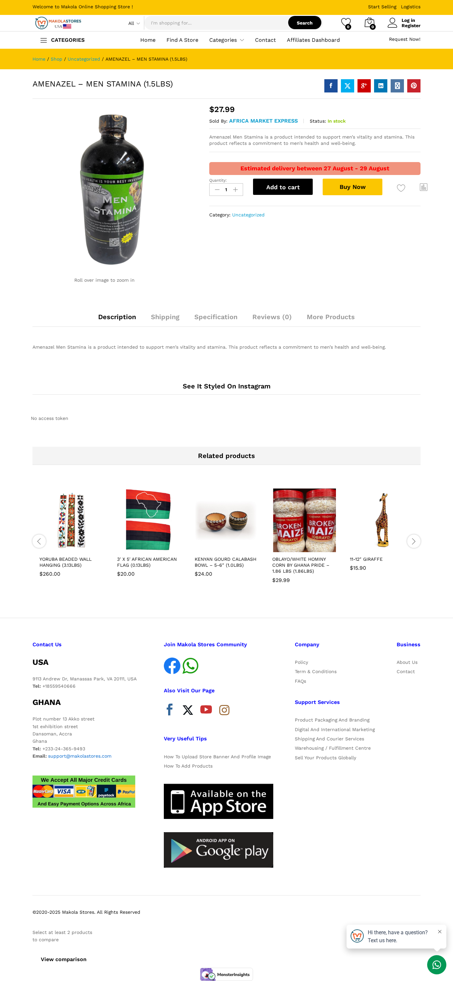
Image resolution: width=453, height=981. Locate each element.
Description (117, 317)
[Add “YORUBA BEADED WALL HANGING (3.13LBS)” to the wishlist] (77, 544)
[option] (71, 534)
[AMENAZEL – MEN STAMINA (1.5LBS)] (331, 85)
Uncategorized (248, 214)
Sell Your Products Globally (325, 757)
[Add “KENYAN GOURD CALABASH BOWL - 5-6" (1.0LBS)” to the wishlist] (232, 544)
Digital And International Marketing (335, 729)
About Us (407, 662)
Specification (215, 317)
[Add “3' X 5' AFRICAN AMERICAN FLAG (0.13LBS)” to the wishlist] (155, 544)
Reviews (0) (272, 317)
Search (305, 23)
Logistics (411, 6)
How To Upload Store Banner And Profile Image (217, 756)
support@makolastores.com (79, 756)
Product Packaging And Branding (332, 719)
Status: (318, 121)
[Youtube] (206, 711)
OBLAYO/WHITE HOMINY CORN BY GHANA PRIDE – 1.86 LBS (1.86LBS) (300, 565)
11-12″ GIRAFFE (366, 559)
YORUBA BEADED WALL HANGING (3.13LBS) (65, 562)
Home (148, 40)
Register (411, 25)
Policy (301, 662)
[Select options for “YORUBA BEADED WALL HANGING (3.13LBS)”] (46, 544)
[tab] (117, 320)
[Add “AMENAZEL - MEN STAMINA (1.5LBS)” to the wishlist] (401, 188)
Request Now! (405, 39)
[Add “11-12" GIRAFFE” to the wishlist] (387, 544)
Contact (265, 40)
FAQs (300, 681)
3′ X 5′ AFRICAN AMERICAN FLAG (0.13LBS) (147, 562)
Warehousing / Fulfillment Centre (333, 748)
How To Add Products (188, 766)
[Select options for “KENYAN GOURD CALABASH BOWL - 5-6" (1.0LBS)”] (202, 544)
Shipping (165, 317)
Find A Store (182, 40)
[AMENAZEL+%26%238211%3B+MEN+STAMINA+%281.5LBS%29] (347, 85)
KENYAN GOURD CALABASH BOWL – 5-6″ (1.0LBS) (225, 562)
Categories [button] (223, 40)
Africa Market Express (263, 121)
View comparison (64, 959)
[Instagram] (224, 710)
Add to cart (283, 187)
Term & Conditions (316, 671)
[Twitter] (188, 711)
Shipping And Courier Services (329, 738)
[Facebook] (170, 711)
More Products (331, 317)
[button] (424, 187)
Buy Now (353, 186)
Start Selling (382, 6)
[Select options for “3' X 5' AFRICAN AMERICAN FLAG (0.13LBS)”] (124, 544)
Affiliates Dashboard (313, 40)
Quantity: (218, 180)
